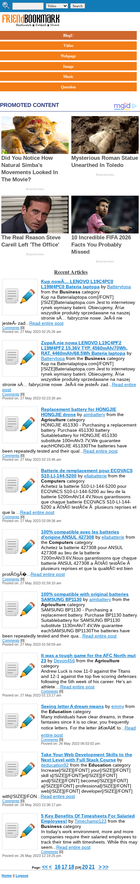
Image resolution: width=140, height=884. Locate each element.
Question (68, 87)
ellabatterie (95, 475)
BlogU (68, 35)
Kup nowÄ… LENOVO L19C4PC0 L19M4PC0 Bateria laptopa (77, 284)
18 (71, 867)
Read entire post (46, 323)
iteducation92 (55, 765)
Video (68, 45)
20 (85, 867)
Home (7, 875)
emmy (117, 706)
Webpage (68, 56)
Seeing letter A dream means (72, 706)
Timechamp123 (90, 821)
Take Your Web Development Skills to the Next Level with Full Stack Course (86, 757)
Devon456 (64, 660)
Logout (22, 875)
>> (105, 867)
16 (58, 867)
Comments (11, 328)
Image (68, 66)
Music (68, 76)
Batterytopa (119, 286)
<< (45, 867)
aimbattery (94, 414)
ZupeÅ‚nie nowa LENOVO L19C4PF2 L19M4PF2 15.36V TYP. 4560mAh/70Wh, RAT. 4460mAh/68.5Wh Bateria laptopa (84, 348)
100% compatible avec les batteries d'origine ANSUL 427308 (80, 534)
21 (92, 867)
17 (64, 867)
